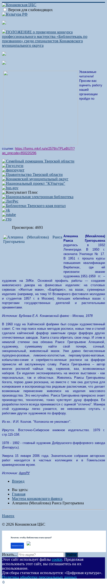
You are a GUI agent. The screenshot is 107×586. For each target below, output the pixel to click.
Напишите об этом (17, 545)
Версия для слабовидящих (30, 10)
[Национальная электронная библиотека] (37, 197)
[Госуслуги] (12, 166)
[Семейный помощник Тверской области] (38, 161)
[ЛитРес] (10, 201)
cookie (57, 559)
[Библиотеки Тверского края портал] (34, 206)
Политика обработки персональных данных (39, 577)
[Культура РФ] (15, 14)
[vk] (6, 210)
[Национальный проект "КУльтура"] (33, 183)
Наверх (8, 516)
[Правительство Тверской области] (32, 174)
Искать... (9, 554)
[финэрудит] (13, 170)
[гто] (6, 219)
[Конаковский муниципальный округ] (35, 179)
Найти (71, 555)
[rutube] (9, 214)
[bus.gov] (10, 188)
